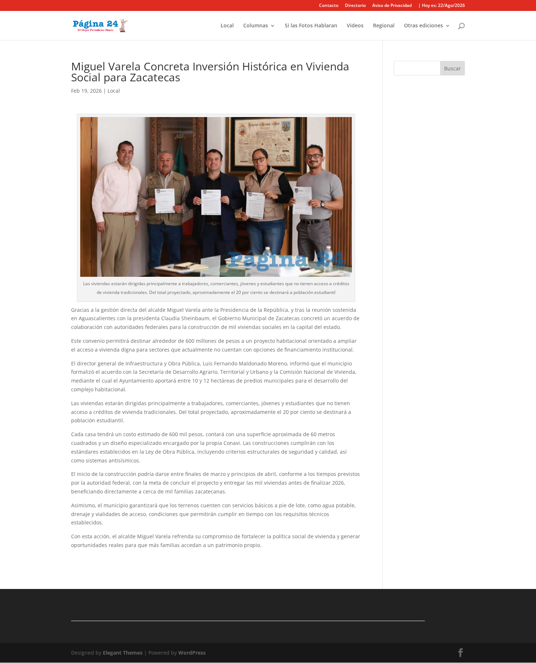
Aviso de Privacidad (392, 5)
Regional (384, 26)
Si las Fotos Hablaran (311, 26)
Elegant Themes (123, 652)
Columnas (255, 26)
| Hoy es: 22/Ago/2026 (441, 5)
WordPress (192, 652)
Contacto (328, 5)
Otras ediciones (423, 26)
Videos (355, 26)
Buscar (452, 68)
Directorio (355, 5)
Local (227, 26)
